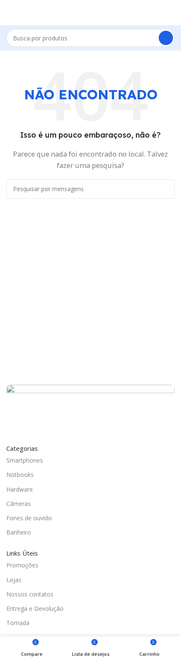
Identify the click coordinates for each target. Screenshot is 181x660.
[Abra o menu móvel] (9, 12)
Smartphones (24, 460)
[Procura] (166, 38)
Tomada (17, 623)
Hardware (19, 489)
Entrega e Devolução (35, 608)
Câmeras (18, 504)
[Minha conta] (171, 12)
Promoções (22, 565)
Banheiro (18, 532)
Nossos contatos (29, 594)
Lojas (13, 580)
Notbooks (20, 475)
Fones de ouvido (29, 518)
